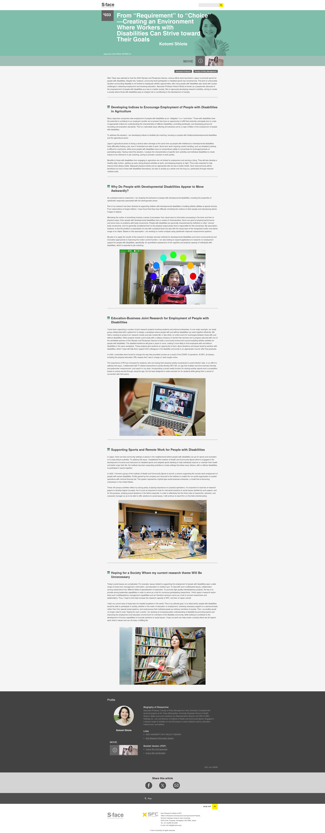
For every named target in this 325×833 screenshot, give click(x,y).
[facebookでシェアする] (148, 788)
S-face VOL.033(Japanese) (157, 749)
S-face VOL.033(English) (156, 753)
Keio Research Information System (160, 738)
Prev (150, 798)
